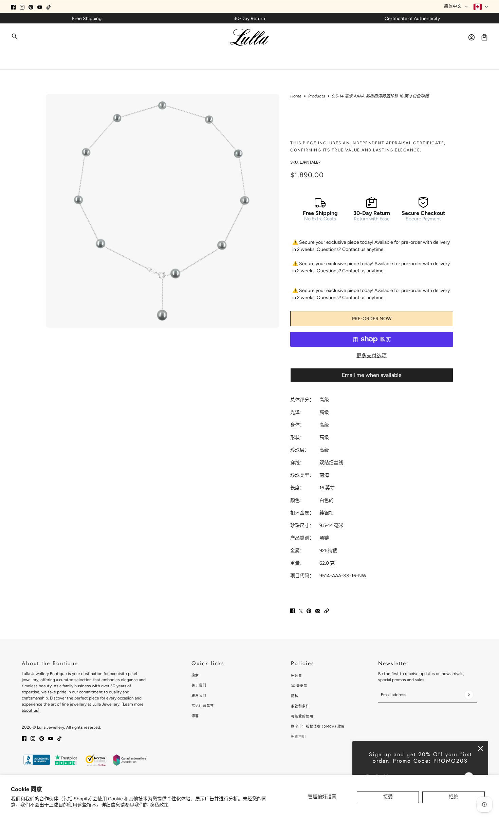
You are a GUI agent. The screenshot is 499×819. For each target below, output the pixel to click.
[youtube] (40, 6)
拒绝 (453, 797)
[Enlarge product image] (162, 211)
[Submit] (468, 694)
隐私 (294, 696)
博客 (195, 716)
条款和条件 (300, 706)
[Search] (14, 36)
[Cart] (484, 37)
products (316, 96)
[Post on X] (300, 610)
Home (295, 96)
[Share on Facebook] (293, 610)
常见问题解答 (202, 706)
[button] (326, 610)
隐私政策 (159, 805)
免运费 (296, 675)
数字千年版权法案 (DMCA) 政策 (318, 726)
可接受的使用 (302, 716)
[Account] (471, 37)
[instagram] (22, 6)
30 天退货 (299, 686)
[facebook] (13, 6)
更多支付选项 (371, 356)
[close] (480, 748)
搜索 (195, 675)
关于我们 (198, 685)
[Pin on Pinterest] (309, 610)
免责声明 (298, 736)
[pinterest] (31, 6)
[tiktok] (48, 6)
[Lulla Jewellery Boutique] (249, 37)
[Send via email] (318, 610)
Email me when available (372, 375)
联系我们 (198, 695)
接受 (388, 797)
